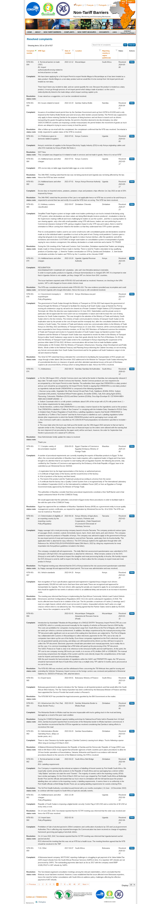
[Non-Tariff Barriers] (52, 32)
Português (103, 5)
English (79, 5)
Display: (125, 885)
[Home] (29, 32)
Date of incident (68, 52)
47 (79, 884)
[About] (38, 32)
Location (78, 51)
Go (125, 45)
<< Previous (31, 884)
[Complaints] (69, 32)
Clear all (132, 45)
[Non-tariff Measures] (87, 32)
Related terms (41, 897)
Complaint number (30, 52)
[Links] (115, 32)
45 (70, 884)
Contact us (30, 897)
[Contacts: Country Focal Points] (127, 32)
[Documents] (104, 32)
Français (90, 5)
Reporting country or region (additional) (106, 54)
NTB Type (41, 51)
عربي (114, 5)
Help (123, 1)
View (132, 62)
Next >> (85, 884)
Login (130, 1)
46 (74, 884)
